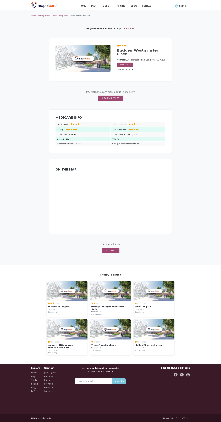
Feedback (48, 387)
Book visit (111, 251)
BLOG (134, 6)
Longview (63, 15)
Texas (54, 15)
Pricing (34, 383)
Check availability (110, 98)
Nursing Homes (44, 15)
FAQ (33, 391)
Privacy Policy (168, 418)
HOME (83, 6)
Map (33, 376)
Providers (48, 383)
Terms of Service (183, 418)
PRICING (121, 6)
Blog (33, 387)
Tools (34, 380)
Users (47, 380)
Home (33, 15)
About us (48, 376)
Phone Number (125, 65)
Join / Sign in (50, 372)
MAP (93, 6)
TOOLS (105, 6)
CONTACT (147, 6)
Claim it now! (128, 28)
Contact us (49, 391)
